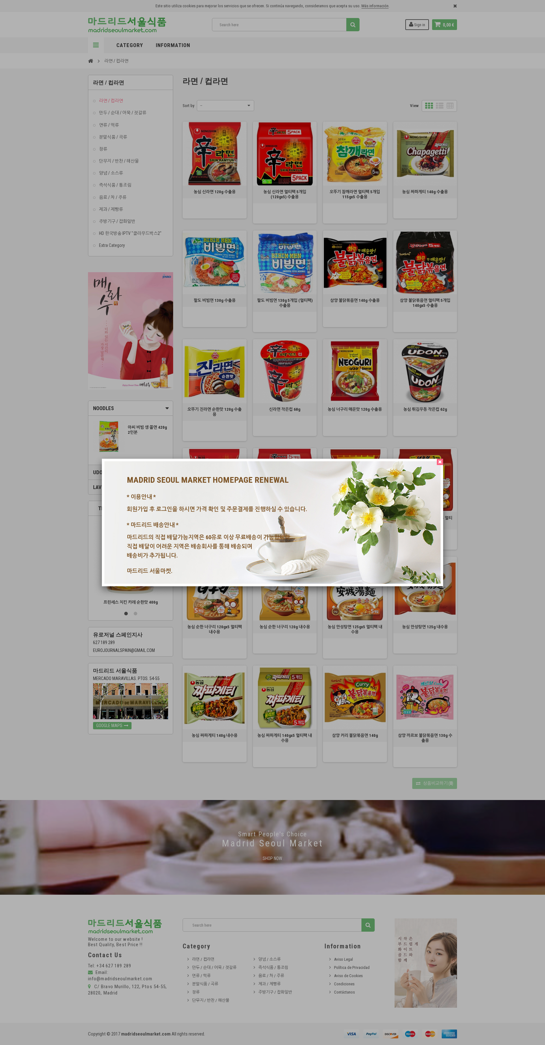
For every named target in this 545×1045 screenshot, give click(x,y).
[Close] (440, 462)
